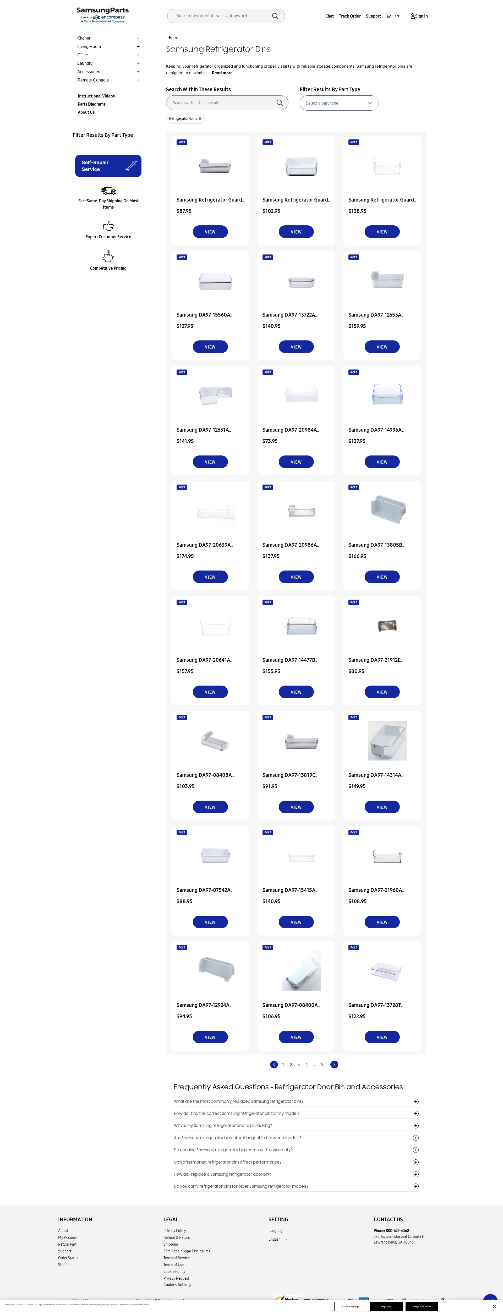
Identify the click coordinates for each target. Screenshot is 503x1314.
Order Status (68, 1258)
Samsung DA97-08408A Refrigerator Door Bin (204, 778)
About (63, 1230)
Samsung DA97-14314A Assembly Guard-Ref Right (378, 778)
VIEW (210, 232)
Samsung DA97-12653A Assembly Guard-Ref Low (377, 318)
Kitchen (84, 38)
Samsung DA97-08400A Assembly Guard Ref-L (290, 1008)
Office (82, 55)
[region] (251, 1307)
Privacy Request (176, 1278)
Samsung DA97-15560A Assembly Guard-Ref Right (207, 318)
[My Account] (411, 16)
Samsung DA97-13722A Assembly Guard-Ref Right (293, 318)
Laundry (84, 63)
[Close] (494, 1306)
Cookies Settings (350, 1306)
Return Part (67, 1244)
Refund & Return (176, 1237)
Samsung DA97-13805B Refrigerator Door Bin (375, 548)
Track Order (350, 16)
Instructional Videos (96, 96)
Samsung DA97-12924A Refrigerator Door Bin (203, 1008)
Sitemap (65, 1264)
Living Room (89, 46)
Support (373, 16)
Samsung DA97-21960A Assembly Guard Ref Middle (380, 893)
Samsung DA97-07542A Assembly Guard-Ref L (204, 893)
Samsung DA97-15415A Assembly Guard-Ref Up (290, 893)
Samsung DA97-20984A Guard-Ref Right (290, 433)
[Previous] (274, 1064)
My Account (68, 1237)
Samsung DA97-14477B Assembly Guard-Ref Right (293, 663)
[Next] (334, 1064)
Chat (329, 16)
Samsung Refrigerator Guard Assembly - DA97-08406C (295, 203)
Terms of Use (173, 1264)
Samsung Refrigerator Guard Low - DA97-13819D (209, 203)
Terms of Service (176, 1258)
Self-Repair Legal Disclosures (186, 1251)
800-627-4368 (397, 1230)
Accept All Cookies (422, 1306)
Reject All (386, 1306)
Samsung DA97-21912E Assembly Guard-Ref (374, 663)
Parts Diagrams (92, 104)
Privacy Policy (174, 1230)
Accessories (88, 71)
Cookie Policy (174, 1271)
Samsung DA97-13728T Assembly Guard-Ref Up (375, 1008)
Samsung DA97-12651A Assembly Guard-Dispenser (208, 433)
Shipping (170, 1244)
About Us (86, 112)
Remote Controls (93, 80)
